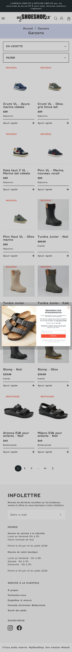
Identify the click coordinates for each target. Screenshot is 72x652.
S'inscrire (53, 336)
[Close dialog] (68, 307)
